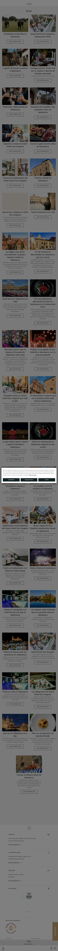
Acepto (47, 480)
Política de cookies (32, 475)
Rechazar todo (29, 480)
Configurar (11, 480)
